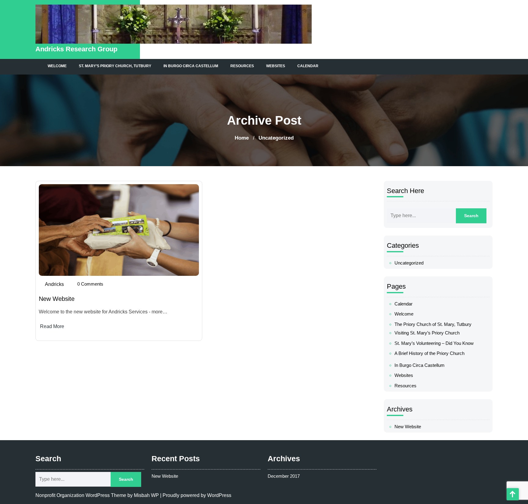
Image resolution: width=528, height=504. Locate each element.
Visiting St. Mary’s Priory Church (427, 332)
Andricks (54, 284)
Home (242, 138)
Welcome (57, 66)
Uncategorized (409, 262)
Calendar (307, 66)
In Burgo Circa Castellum (190, 66)
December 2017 (284, 476)
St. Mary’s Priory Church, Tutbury (115, 66)
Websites (275, 66)
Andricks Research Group (76, 49)
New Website (57, 298)
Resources (242, 66)
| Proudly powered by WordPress (195, 495)
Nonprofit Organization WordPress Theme (80, 495)
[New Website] (119, 230)
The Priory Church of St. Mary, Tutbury (432, 324)
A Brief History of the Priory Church (429, 353)
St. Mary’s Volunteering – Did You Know (434, 343)
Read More (52, 326)
